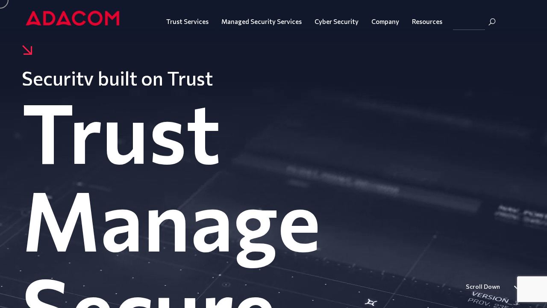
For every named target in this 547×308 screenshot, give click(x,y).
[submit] (492, 22)
